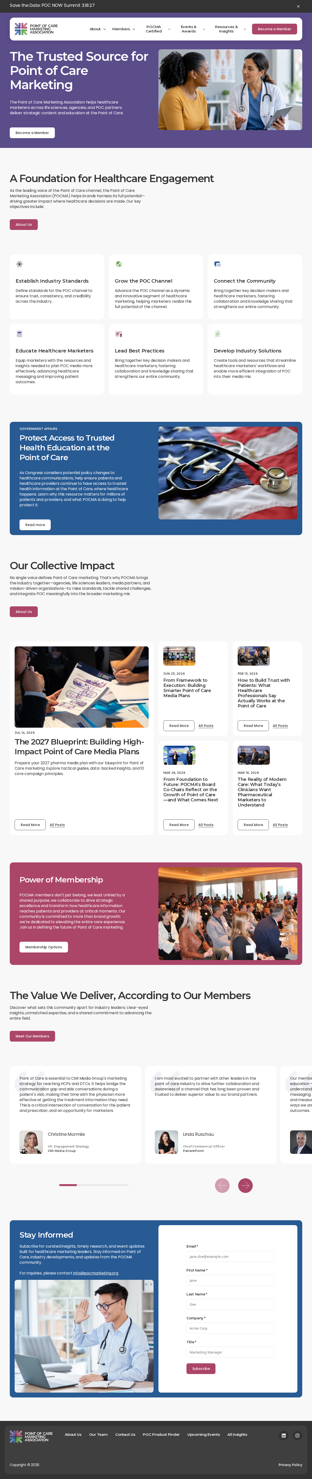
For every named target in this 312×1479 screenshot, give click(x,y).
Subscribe (201, 1368)
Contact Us (125, 1434)
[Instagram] (297, 1435)
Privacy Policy (290, 1464)
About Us (24, 224)
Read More (30, 824)
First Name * (196, 1270)
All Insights (237, 1434)
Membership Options (43, 947)
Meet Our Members (32, 1036)
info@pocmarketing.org (95, 1273)
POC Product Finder (161, 1434)
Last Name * (196, 1294)
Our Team (98, 1434)
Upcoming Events (203, 1434)
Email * (192, 1246)
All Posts (57, 824)
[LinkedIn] (284, 1435)
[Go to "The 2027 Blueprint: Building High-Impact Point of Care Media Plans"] (82, 687)
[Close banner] (298, 6)
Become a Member (274, 29)
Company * (195, 1318)
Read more (35, 524)
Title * (191, 1342)
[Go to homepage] (36, 29)
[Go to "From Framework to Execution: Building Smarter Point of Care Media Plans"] (179, 656)
